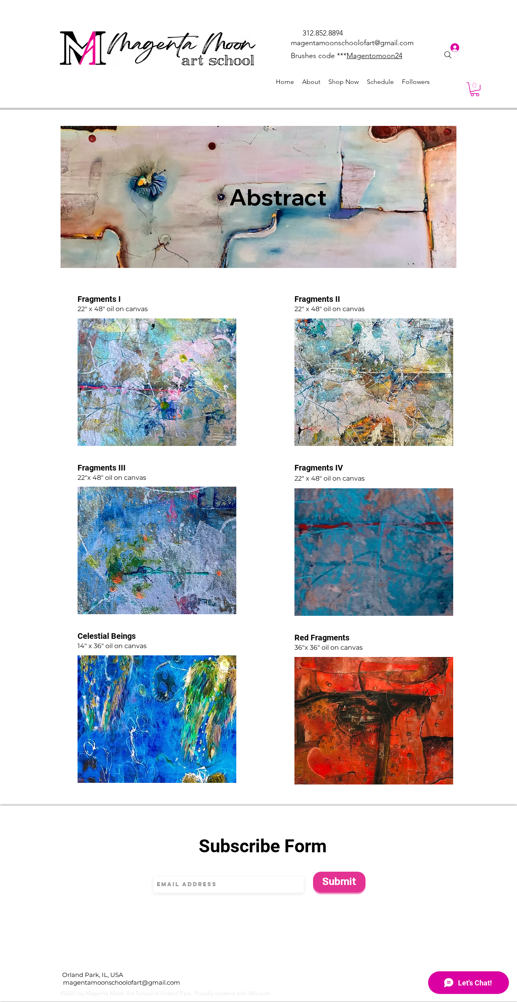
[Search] (447, 54)
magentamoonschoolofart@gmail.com (352, 42)
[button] (475, 89)
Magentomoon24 (374, 55)
